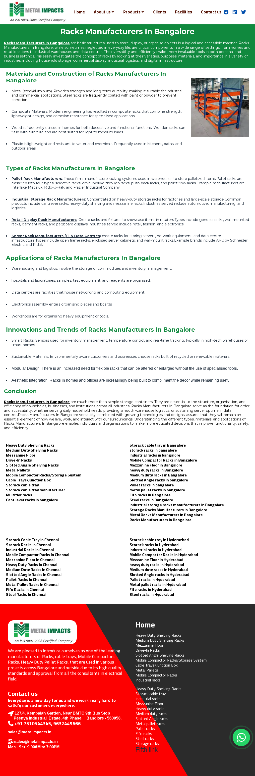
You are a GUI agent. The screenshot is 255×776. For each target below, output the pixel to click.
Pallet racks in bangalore (151, 484)
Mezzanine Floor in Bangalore (155, 465)
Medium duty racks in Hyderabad (158, 569)
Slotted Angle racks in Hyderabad (159, 574)
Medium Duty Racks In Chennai (33, 569)
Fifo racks (143, 733)
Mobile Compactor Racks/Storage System (43, 474)
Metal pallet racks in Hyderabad (157, 584)
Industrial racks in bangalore (154, 455)
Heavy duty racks (150, 708)
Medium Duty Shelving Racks (32, 450)
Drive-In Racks (19, 460)
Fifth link (146, 749)
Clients (159, 12)
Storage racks (147, 743)
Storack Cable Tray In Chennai (32, 539)
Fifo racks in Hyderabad (150, 589)
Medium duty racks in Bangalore (158, 474)
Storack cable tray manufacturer (35, 489)
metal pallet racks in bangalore (157, 489)
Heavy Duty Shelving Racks (30, 445)
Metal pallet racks (150, 723)
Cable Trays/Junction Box (28, 479)
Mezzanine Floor (20, 455)
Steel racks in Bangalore (151, 499)
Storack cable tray (22, 484)
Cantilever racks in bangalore (32, 499)
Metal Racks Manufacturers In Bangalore (166, 514)
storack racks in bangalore (153, 450)
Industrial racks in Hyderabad (155, 549)
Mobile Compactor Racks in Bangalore (163, 460)
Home (79, 12)
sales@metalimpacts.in (29, 731)
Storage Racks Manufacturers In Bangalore (168, 509)
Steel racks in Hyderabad (151, 594)
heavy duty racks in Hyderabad (156, 564)
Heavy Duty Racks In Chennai (31, 564)
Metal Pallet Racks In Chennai (32, 584)
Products (131, 12)
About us (102, 12)
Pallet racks (145, 728)
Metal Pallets (18, 469)
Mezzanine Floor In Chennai (30, 559)
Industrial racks (148, 679)
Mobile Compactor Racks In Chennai (37, 554)
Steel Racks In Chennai (26, 594)
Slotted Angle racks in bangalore (158, 479)
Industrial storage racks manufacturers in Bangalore (176, 504)
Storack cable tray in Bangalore (157, 445)
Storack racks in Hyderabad (154, 544)
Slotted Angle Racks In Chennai (34, 574)
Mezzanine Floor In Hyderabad (156, 559)
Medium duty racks (151, 713)
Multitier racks (19, 494)
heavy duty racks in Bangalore (156, 469)
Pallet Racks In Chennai (26, 579)
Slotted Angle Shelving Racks (32, 465)
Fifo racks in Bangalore (150, 494)
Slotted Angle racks (151, 718)
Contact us (211, 12)
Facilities (183, 12)
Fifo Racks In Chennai (25, 589)
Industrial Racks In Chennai (30, 549)
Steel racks (144, 738)
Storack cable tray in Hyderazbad (159, 539)
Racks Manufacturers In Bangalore (37, 43)
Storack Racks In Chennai (28, 544)
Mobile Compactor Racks (156, 675)
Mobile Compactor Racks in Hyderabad (163, 554)
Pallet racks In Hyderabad (152, 579)
